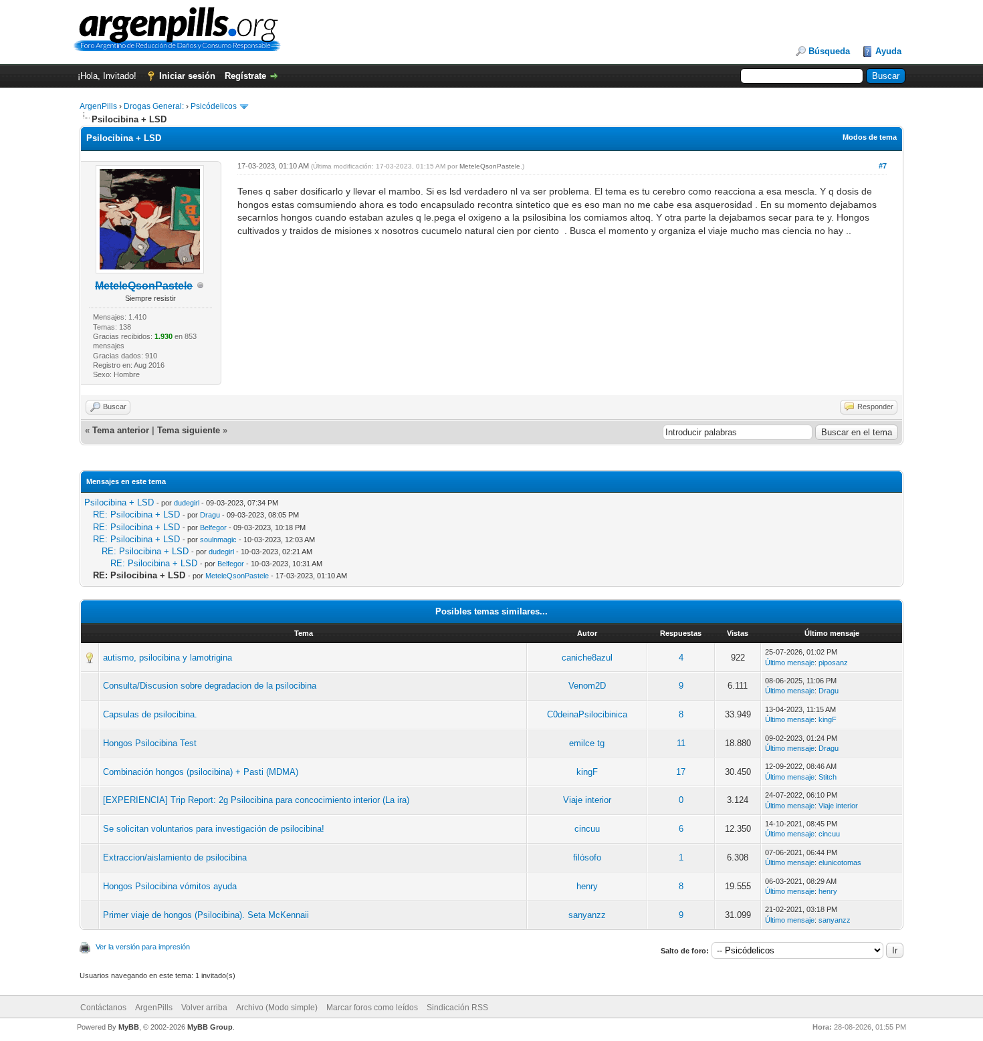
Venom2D (587, 686)
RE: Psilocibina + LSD (136, 514)
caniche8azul (587, 658)
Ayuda (888, 51)
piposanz (833, 663)
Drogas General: (154, 106)
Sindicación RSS (457, 1007)
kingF (827, 719)
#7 (883, 166)
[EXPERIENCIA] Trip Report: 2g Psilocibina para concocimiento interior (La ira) (256, 800)
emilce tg (587, 743)
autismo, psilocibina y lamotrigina (167, 658)
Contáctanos (103, 1007)
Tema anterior (120, 430)
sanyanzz (587, 915)
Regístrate (245, 76)
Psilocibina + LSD (119, 502)
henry (587, 886)
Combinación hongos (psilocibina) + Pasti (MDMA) (200, 772)
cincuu (587, 829)
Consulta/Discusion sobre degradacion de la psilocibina (209, 686)
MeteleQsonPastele (489, 166)
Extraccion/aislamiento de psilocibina (175, 857)
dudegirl (186, 503)
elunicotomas (839, 862)
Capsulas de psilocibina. (150, 714)
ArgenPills (98, 106)
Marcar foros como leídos (372, 1007)
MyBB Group (210, 1027)
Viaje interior (587, 800)
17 (680, 772)
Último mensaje (789, 663)
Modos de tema (870, 137)
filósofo (587, 857)
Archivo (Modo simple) (277, 1007)
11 (681, 743)
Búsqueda (829, 51)
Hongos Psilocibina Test (150, 743)
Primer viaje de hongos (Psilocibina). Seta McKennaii (206, 915)
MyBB (128, 1027)
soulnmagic (218, 540)
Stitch (827, 777)
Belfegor (213, 528)
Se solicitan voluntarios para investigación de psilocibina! (213, 829)
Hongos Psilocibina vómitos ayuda (170, 886)
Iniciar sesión (187, 76)
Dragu (210, 515)
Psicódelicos (214, 106)
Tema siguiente (188, 430)
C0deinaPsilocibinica (587, 714)
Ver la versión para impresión (143, 947)
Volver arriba (204, 1007)
